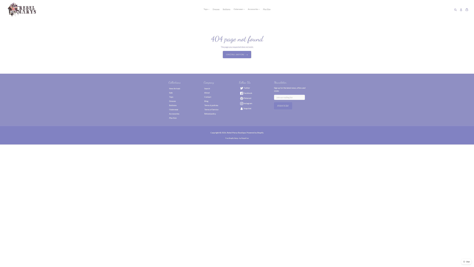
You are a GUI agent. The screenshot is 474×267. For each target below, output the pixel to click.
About (207, 92)
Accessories (254, 9)
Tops (207, 9)
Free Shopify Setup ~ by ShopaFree (237, 138)
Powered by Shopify (255, 132)
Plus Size (173, 118)
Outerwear (240, 9)
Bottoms (173, 105)
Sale (171, 92)
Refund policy (210, 113)
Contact (207, 97)
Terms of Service (211, 109)
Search (207, 88)
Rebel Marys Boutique (236, 132)
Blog (206, 101)
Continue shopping (235, 55)
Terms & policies (211, 105)
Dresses (172, 101)
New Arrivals (174, 88)
